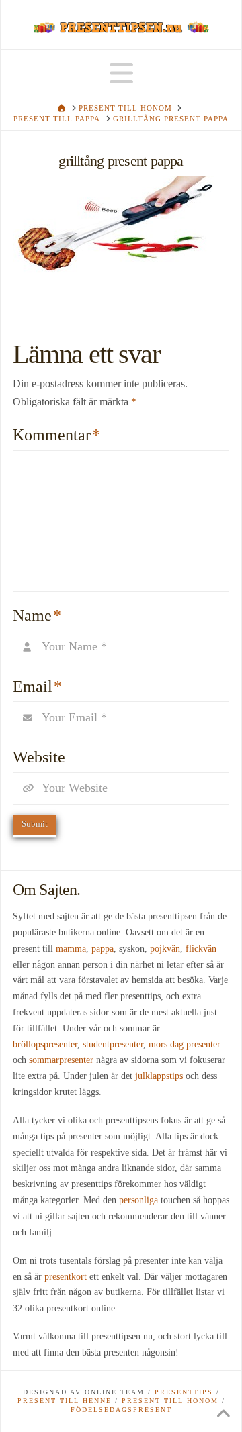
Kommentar (56, 435)
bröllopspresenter (45, 1044)
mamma (71, 948)
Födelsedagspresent (121, 1409)
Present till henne (64, 1400)
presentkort (65, 1277)
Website (39, 757)
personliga (138, 1200)
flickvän (201, 948)
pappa (102, 948)
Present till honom (170, 1400)
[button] (121, 74)
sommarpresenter (61, 1060)
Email (37, 686)
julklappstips (159, 1076)
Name (37, 615)
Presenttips (184, 1392)
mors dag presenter (184, 1044)
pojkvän (165, 948)
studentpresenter (113, 1044)
